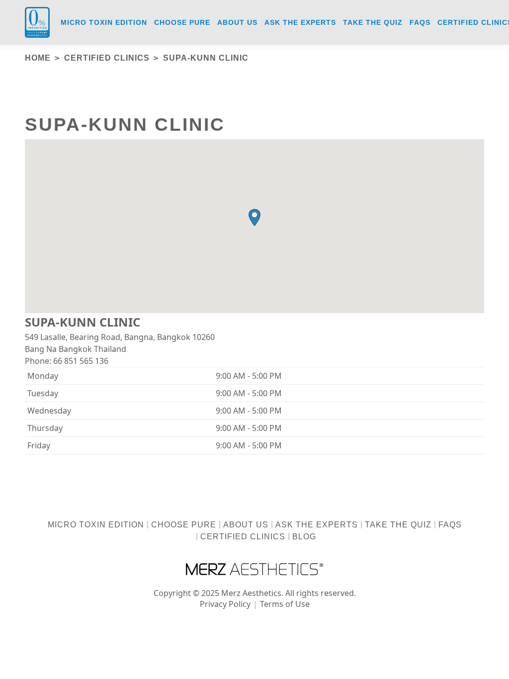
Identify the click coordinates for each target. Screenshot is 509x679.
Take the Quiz (398, 524)
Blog (304, 536)
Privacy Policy (225, 603)
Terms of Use (285, 603)
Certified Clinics (242, 536)
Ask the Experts (316, 524)
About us (245, 524)
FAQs (450, 524)
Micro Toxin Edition (96, 524)
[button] (254, 217)
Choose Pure (183, 524)
